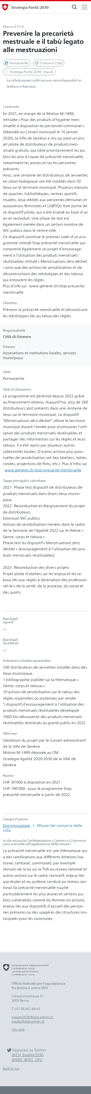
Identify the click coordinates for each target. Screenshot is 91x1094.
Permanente (18, 63)
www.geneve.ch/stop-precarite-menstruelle (43, 470)
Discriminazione (16, 825)
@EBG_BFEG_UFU (27, 1059)
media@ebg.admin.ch (28, 1021)
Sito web (18, 1029)
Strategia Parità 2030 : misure (30, 72)
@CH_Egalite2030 (27, 1055)
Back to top (11, 1068)
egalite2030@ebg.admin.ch (32, 1017)
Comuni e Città (50, 63)
